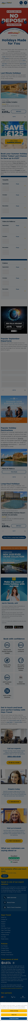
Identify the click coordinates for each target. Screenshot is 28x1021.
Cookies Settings (14, 1010)
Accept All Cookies (14, 1018)
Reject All (14, 1014)
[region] (14, 1011)
